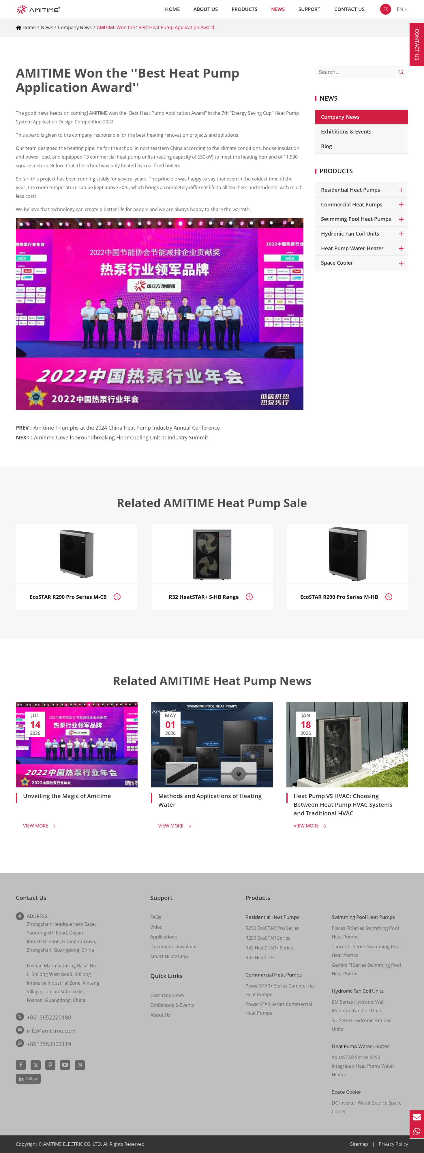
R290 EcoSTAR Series (267, 938)
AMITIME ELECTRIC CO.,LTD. (73, 1144)
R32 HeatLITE (259, 957)
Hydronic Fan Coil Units (350, 233)
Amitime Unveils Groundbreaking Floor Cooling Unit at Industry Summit (121, 437)
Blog (326, 146)
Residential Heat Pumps (350, 189)
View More (40, 826)
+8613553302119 (49, 1044)
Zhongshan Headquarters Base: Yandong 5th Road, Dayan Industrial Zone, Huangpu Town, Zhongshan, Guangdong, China (61, 937)
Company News (75, 27)
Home (172, 9)
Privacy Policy (393, 1144)
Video (156, 927)
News (278, 9)
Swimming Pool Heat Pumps (356, 218)
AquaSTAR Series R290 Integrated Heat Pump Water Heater (363, 1066)
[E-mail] (417, 1117)
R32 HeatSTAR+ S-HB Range (204, 596)
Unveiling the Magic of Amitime (67, 796)
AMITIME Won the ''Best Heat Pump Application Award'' (157, 27)
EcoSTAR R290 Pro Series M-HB (339, 596)
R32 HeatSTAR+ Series (269, 948)
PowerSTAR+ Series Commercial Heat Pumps (280, 990)
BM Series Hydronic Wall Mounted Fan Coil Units (358, 1006)
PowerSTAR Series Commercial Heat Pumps (278, 1008)
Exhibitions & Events (346, 131)
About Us (206, 9)
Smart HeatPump (169, 956)
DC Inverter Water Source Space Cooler (367, 1107)
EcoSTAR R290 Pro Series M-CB (68, 596)
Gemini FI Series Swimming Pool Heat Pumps (366, 969)
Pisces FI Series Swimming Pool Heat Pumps (365, 932)
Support (309, 9)
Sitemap (359, 1144)
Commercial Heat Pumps (351, 204)
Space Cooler (337, 262)
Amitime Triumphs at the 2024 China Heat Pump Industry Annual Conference (126, 427)
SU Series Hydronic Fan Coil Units (361, 1024)
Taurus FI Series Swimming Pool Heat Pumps (366, 950)
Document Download (173, 946)
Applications (163, 937)
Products (244, 9)
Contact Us (349, 9)
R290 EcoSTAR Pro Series (272, 928)
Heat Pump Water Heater (352, 248)
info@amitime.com (51, 1030)
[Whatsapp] (417, 1131)
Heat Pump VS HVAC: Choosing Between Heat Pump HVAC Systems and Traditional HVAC (343, 804)
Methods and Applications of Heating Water (210, 800)
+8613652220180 (49, 1017)
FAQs (155, 917)
